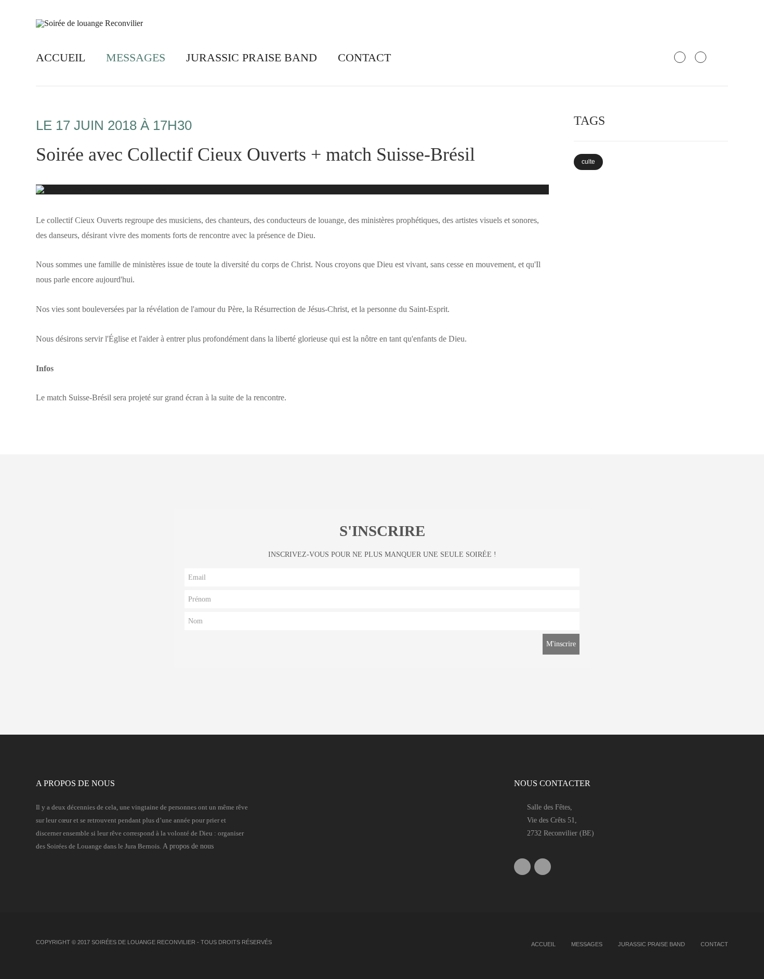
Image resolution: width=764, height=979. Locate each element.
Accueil (60, 57)
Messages (135, 57)
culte (588, 161)
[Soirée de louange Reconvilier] (93, 22)
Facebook (522, 866)
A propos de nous (188, 846)
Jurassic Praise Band (251, 57)
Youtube (542, 866)
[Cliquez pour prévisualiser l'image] (292, 189)
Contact (364, 57)
